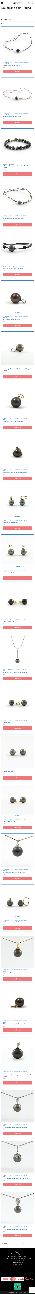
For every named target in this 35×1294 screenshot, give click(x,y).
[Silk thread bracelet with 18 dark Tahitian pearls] (17, 146)
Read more (18, 325)
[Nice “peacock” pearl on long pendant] (17, 651)
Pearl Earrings (23, 520)
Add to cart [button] (18, 71)
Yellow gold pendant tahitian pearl (14, 1024)
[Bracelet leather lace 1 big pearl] (17, 248)
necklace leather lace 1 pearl (12, 65)
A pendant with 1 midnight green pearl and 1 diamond (17, 1075)
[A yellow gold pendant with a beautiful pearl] (17, 952)
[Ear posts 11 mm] (17, 752)
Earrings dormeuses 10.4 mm (12, 922)
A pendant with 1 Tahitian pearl (13, 421)
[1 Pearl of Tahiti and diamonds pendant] (17, 1157)
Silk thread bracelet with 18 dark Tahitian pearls (16, 167)
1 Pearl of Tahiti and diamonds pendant (15, 1178)
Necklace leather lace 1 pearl (12, 116)
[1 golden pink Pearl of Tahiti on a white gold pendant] (17, 349)
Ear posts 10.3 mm (9, 821)
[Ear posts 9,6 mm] (17, 602)
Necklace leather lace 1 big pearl (13, 218)
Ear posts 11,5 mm (8, 722)
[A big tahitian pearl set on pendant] (17, 851)
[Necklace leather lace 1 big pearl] (17, 197)
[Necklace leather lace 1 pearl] (17, 95)
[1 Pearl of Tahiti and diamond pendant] (17, 1106)
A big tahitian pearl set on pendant (14, 872)
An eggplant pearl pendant (11, 319)
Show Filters (7, 19)
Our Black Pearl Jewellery (11, 62)
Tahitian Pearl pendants (10, 367)
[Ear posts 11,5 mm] (17, 702)
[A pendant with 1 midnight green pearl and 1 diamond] (17, 1054)
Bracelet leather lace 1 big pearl (13, 268)
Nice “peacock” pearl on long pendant (15, 672)
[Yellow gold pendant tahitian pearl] (17, 1003)
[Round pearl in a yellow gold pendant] (17, 451)
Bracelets (6, 164)
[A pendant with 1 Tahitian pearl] (17, 400)
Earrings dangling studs (10, 522)
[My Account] (28, 3)
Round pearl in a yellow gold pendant (15, 472)
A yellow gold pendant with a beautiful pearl (17, 973)
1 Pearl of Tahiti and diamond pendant (15, 1127)
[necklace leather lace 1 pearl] (17, 44)
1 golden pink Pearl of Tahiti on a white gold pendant (17, 369)
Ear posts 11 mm (8, 772)
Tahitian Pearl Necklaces (10, 669)
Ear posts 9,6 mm (8, 621)
